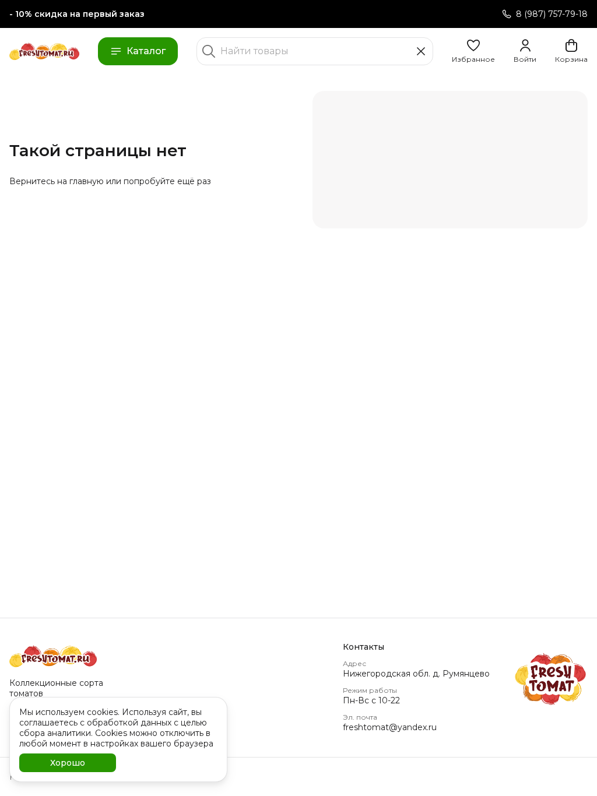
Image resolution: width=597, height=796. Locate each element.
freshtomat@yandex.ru (390, 727)
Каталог (146, 51)
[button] (473, 51)
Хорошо (67, 763)
